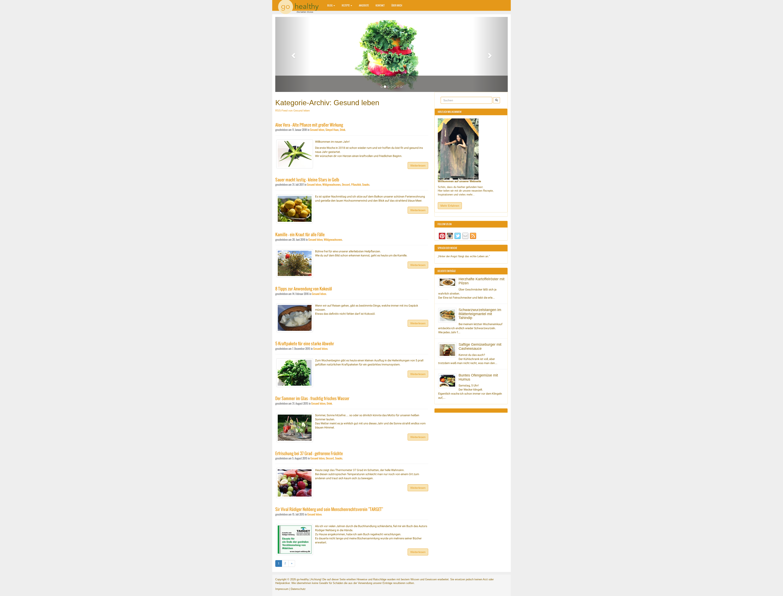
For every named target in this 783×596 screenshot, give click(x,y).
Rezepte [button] (346, 5)
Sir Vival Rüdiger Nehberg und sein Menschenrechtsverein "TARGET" (329, 509)
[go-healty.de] (299, 5)
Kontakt (380, 5)
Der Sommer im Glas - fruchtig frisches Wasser (312, 398)
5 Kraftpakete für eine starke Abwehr (304, 344)
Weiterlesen (418, 165)
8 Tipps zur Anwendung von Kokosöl (303, 289)
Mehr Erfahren (449, 205)
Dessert (346, 185)
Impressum (282, 588)
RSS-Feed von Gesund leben (292, 110)
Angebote (364, 5)
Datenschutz (298, 588)
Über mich (396, 5)
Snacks (365, 185)
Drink (342, 130)
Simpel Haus (332, 130)
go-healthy (303, 579)
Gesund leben (317, 130)
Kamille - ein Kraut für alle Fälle (300, 234)
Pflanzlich (356, 185)
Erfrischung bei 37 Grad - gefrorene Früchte (309, 453)
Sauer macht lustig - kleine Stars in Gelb (307, 180)
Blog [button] (330, 5)
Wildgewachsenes (331, 185)
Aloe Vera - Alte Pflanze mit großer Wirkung (309, 125)
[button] (292, 54)
